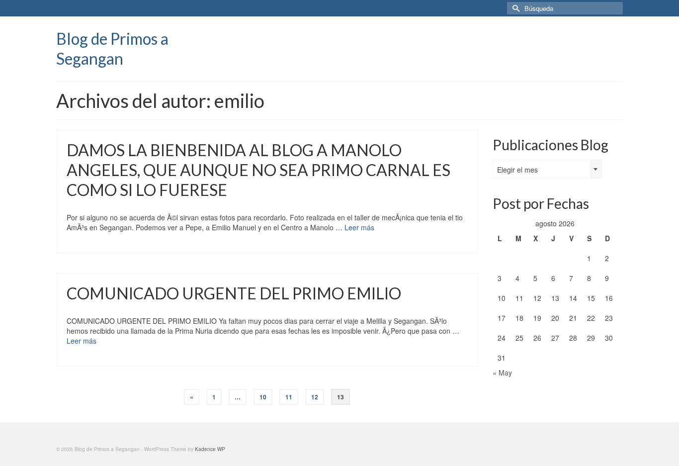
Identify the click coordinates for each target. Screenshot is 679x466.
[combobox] (547, 169)
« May (502, 372)
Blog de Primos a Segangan (112, 48)
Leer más (359, 227)
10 (262, 396)
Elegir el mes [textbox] (517, 170)
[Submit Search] (514, 8)
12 (314, 396)
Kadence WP (210, 449)
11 (288, 396)
